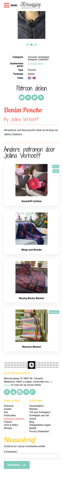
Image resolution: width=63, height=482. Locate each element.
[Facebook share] (28, 97)
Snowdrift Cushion (31, 201)
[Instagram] (20, 392)
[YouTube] (13, 392)
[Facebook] (7, 392)
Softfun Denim (36, 63)
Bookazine (53, 312)
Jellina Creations (13, 134)
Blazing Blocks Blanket (31, 298)
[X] (34, 97)
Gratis (55, 171)
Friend (55, 166)
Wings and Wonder (31, 249)
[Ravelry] (33, 392)
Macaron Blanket (31, 346)
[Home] (30, 6)
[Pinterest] (41, 97)
